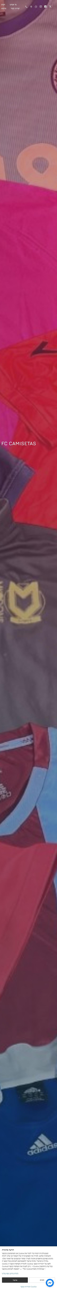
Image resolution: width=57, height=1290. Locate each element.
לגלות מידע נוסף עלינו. (10, 1273)
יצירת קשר (15, 8)
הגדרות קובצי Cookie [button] (28, 1286)
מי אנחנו (13, 4)
